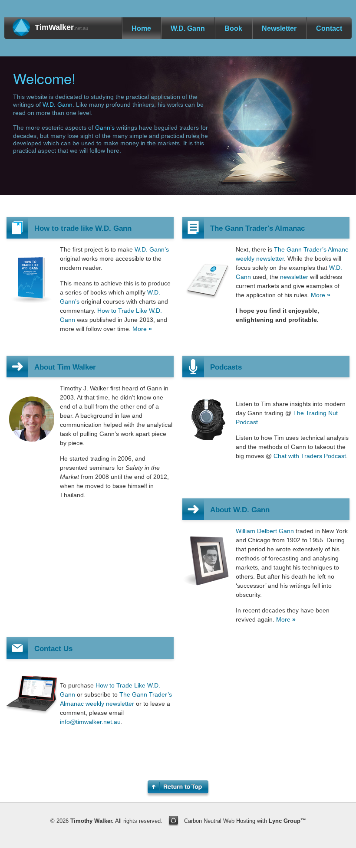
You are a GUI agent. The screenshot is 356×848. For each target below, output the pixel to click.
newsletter (294, 276)
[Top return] (178, 787)
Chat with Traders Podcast (310, 455)
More (139, 328)
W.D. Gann (188, 28)
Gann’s (105, 127)
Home (141, 28)
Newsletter (279, 28)
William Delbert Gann (265, 530)
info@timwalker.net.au (90, 721)
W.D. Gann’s (152, 249)
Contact (329, 28)
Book (233, 28)
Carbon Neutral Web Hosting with (245, 821)
